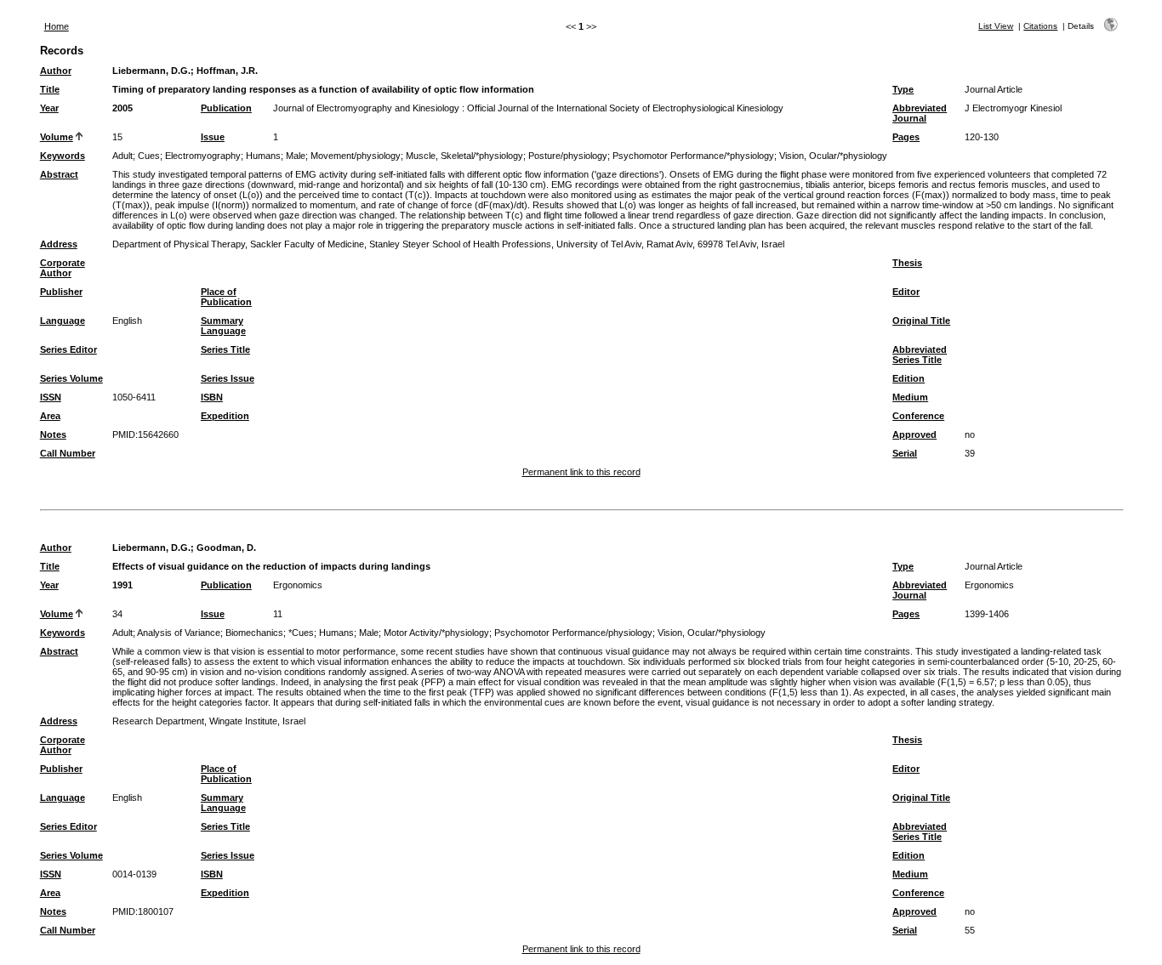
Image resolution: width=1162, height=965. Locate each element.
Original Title (921, 320)
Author (55, 70)
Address (58, 244)
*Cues (301, 632)
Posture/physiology (567, 155)
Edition (908, 378)
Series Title (225, 349)
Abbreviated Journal (919, 113)
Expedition (225, 416)
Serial (904, 453)
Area (50, 416)
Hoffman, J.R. (227, 70)
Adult (122, 155)
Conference (918, 416)
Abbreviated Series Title (919, 354)
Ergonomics (297, 585)
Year (49, 108)
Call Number (67, 453)
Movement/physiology (355, 155)
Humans (263, 155)
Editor (906, 292)
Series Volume (71, 378)
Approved (914, 434)
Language (62, 320)
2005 (122, 108)
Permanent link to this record (581, 472)
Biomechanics (254, 632)
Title (50, 89)
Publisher (61, 292)
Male (295, 155)
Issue (213, 137)
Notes (53, 434)
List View (995, 26)
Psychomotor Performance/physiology (573, 632)
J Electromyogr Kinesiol (1013, 108)
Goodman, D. (226, 547)
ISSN (50, 397)
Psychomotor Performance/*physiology (693, 155)
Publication (226, 108)
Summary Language (223, 325)
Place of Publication (226, 297)
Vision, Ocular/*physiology (833, 155)
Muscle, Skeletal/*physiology (464, 155)
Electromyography (203, 155)
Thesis (907, 263)
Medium (910, 397)
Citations (1040, 26)
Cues (149, 155)
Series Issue (227, 378)
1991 (122, 585)
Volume (56, 137)
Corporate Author (62, 268)
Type (903, 89)
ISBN (212, 397)
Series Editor (68, 349)
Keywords (62, 155)
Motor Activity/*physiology (436, 632)
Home (56, 26)
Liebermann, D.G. (151, 70)
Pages (906, 137)
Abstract (59, 174)
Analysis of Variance (178, 632)
